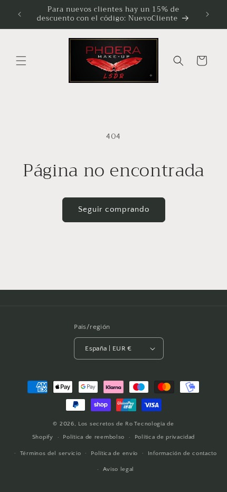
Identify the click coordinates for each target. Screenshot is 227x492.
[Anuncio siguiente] (207, 14)
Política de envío (114, 453)
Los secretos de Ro (105, 424)
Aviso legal (119, 469)
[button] (21, 60)
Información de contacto (182, 453)
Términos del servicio (50, 453)
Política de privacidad (165, 437)
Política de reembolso (94, 437)
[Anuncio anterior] (19, 14)
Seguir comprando (113, 209)
